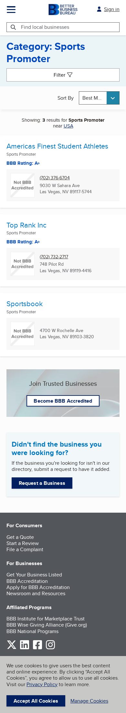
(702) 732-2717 (54, 257)
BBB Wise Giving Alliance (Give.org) (46, 625)
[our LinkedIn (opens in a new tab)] (24, 648)
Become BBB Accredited (63, 401)
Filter (59, 75)
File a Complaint (24, 549)
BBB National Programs (32, 631)
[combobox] (99, 98)
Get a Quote (20, 537)
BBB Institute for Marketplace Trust (45, 618)
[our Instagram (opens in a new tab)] (50, 648)
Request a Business (42, 483)
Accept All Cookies (36, 701)
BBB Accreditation (27, 581)
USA (68, 125)
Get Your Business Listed (34, 574)
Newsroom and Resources (35, 593)
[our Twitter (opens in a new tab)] (11, 648)
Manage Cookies (89, 701)
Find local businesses (45, 27)
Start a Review (22, 543)
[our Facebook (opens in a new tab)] (37, 648)
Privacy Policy (42, 684)
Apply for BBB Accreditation (38, 587)
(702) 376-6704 (55, 178)
